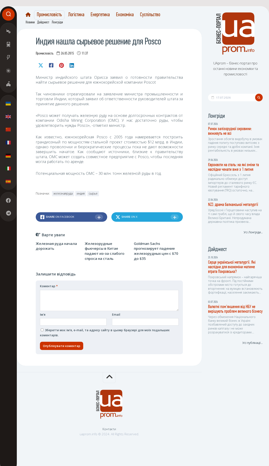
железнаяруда (63, 193)
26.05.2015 (67, 54)
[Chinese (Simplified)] (8, 129)
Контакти (109, 429)
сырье (93, 193)
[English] (8, 116)
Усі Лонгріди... (253, 232)
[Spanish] (8, 181)
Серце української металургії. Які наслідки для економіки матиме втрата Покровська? (232, 267)
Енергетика (100, 15)
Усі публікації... (252, 343)
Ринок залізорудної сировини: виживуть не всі (230, 131)
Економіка (125, 15)
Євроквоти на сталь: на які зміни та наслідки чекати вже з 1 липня (233, 167)
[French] (8, 142)
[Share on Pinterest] (61, 65)
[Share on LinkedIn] (71, 65)
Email (116, 314)
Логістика (76, 15)
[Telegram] (8, 213)
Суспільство (150, 15)
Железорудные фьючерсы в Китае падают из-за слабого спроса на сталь (104, 251)
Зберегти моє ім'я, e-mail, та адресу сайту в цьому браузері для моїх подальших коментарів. (105, 332)
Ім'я (42, 314)
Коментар (49, 286)
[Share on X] (41, 65)
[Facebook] (8, 200)
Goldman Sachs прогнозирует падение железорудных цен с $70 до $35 (156, 251)
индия (81, 193)
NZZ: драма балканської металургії (233, 204)
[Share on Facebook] (51, 65)
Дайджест (43, 22)
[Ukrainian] (8, 103)
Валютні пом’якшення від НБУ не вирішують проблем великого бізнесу (235, 309)
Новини (30, 22)
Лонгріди (57, 22)
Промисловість (49, 15)
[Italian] (8, 168)
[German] (8, 155)
